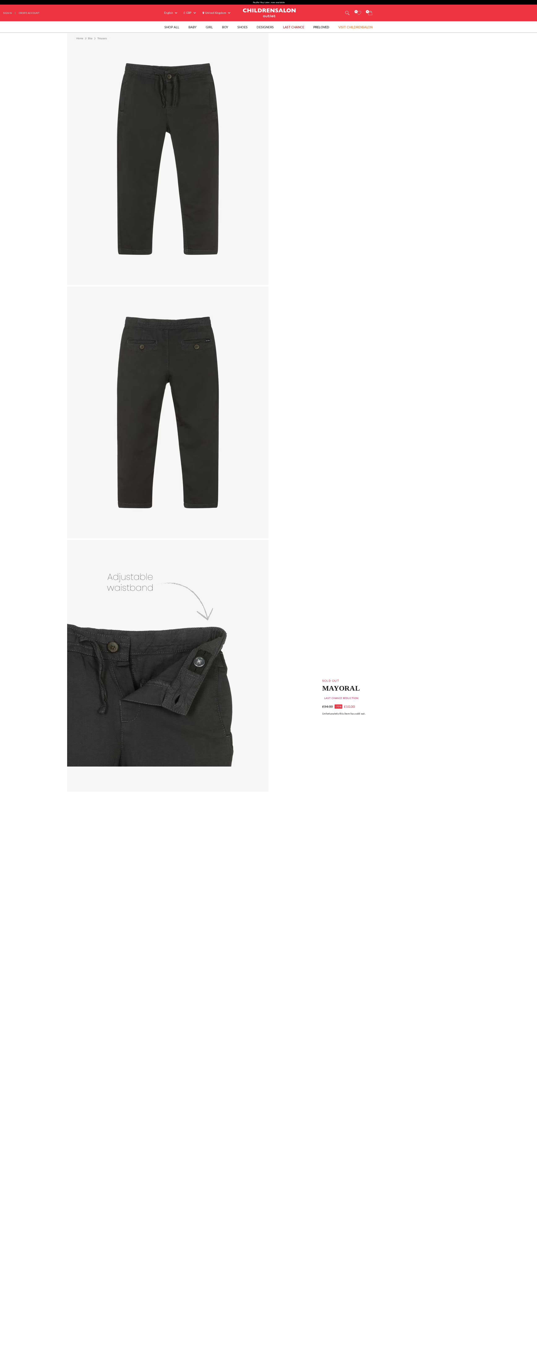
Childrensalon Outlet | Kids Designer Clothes (269, 12)
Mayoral (341, 688)
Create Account (29, 13)
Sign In (7, 13)
